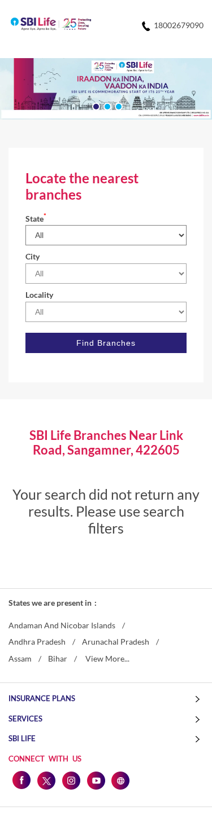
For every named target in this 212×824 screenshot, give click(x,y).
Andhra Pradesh (37, 641)
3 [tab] (117, 105)
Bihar (57, 658)
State (35, 218)
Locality (39, 294)
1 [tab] (95, 105)
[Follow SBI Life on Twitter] (45, 780)
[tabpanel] (106, 89)
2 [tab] (106, 105)
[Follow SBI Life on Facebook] (21, 780)
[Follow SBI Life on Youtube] (95, 780)
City (32, 256)
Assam (20, 658)
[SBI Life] (50, 24)
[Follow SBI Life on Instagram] (70, 780)
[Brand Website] (120, 780)
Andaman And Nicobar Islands (61, 625)
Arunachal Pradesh (115, 641)
